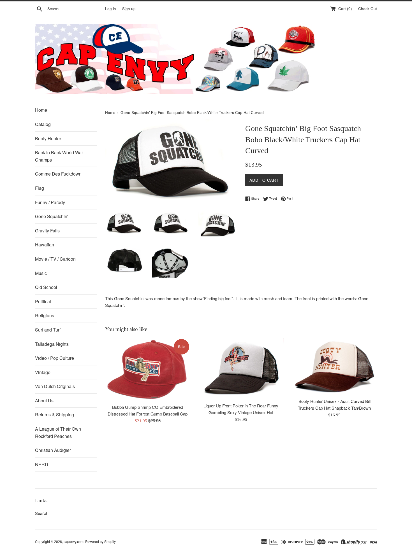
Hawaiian (44, 244)
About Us (44, 400)
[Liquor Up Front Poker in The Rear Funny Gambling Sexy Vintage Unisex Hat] (240, 369)
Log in (110, 8)
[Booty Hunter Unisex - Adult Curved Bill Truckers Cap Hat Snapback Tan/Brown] (334, 366)
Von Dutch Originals (55, 386)
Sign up (129, 8)
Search (41, 513)
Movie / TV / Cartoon (55, 259)
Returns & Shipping (54, 414)
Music (41, 273)
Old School (46, 287)
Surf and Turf (48, 329)
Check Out (367, 8)
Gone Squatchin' (51, 216)
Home (41, 110)
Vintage (42, 372)
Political (43, 301)
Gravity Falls (47, 230)
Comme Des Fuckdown (58, 174)
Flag (39, 188)
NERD (41, 464)
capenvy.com (74, 541)
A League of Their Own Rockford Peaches (58, 432)
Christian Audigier (53, 450)
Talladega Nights (52, 344)
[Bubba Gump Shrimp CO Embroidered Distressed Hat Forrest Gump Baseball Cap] (147, 369)
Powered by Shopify (100, 541)
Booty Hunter (48, 138)
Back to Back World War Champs (59, 156)
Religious (44, 315)
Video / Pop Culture (54, 358)
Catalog (43, 124)
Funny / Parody (50, 202)
